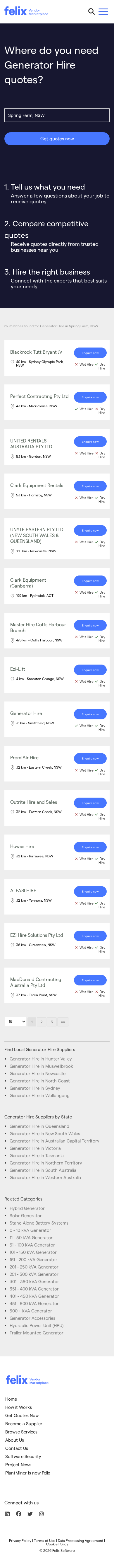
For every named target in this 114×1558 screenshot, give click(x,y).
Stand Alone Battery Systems (39, 1222)
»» (63, 1022)
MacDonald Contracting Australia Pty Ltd (35, 982)
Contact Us (16, 1448)
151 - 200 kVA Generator (33, 1259)
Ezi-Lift (17, 669)
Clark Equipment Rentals (36, 485)
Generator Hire (26, 713)
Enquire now (90, 353)
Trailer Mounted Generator (36, 1332)
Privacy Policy (20, 1540)
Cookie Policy (57, 1544)
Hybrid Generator (27, 1208)
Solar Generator (26, 1215)
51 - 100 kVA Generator (32, 1244)
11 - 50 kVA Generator (31, 1237)
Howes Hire (22, 846)
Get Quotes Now (22, 1415)
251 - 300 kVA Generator (34, 1274)
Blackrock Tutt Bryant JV (36, 352)
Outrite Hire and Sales (33, 802)
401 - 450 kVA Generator (34, 1296)
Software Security (23, 1456)
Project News (18, 1464)
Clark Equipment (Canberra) (28, 582)
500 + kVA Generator (31, 1310)
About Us (14, 1440)
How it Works (18, 1407)
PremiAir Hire (24, 757)
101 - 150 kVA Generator (33, 1252)
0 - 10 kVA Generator (30, 1230)
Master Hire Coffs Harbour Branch (38, 627)
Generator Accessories (32, 1318)
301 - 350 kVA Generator (34, 1281)
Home (11, 1399)
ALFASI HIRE (23, 890)
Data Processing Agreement (80, 1540)
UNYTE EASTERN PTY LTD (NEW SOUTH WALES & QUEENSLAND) (36, 535)
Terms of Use (44, 1540)
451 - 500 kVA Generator (34, 1303)
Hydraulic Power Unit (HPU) (36, 1325)
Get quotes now (57, 138)
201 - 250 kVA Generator (34, 1266)
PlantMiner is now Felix (27, 1472)
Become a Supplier (23, 1423)
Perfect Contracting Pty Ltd (39, 396)
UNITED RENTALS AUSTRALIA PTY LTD (31, 443)
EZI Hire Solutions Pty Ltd (36, 935)
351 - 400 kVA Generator (34, 1288)
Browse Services (21, 1431)
